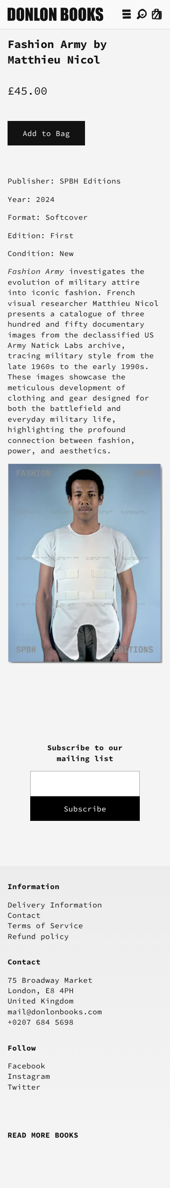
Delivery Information (55, 904)
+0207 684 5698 (41, 1022)
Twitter (24, 1087)
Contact (24, 915)
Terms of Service (45, 925)
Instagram (29, 1076)
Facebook (26, 1065)
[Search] (141, 14)
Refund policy (38, 936)
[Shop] (126, 14)
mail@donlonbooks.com (55, 1011)
